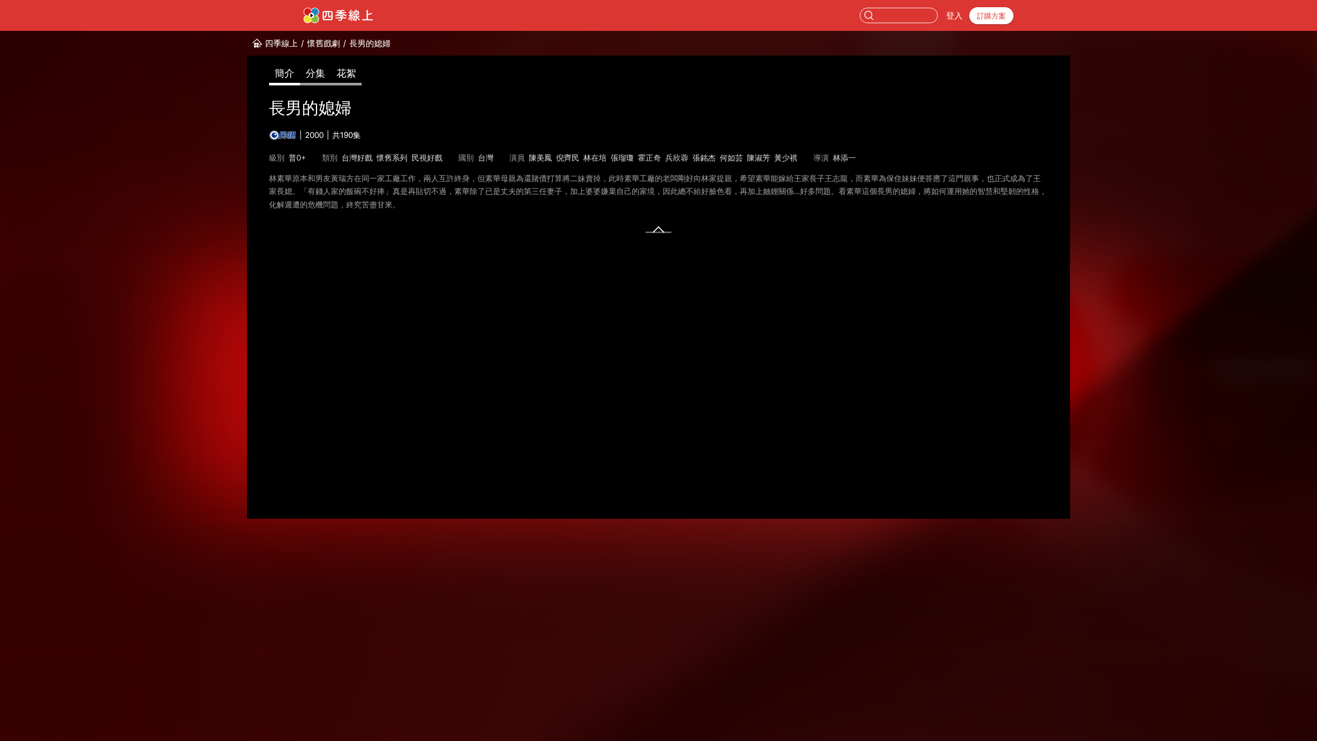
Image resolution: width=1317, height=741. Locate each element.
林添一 (844, 158)
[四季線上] (338, 15)
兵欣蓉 (676, 158)
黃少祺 (785, 158)
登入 (954, 15)
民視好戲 (427, 158)
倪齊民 (567, 158)
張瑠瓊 (622, 158)
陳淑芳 (758, 158)
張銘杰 (704, 158)
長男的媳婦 (369, 43)
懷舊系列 (392, 158)
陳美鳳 (540, 158)
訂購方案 (991, 15)
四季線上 (281, 43)
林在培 (595, 158)
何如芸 (731, 158)
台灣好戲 (357, 158)
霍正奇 (649, 158)
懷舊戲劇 (323, 43)
